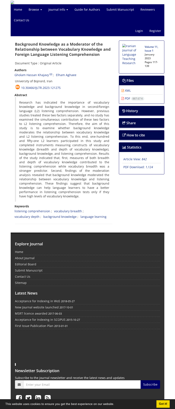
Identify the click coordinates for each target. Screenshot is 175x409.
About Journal (25, 258)
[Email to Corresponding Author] (51, 74)
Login (139, 31)
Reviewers (147, 9)
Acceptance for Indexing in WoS (37, 301)
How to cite (135, 135)
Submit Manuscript (120, 9)
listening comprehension (32, 211)
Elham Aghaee (66, 75)
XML (127, 90)
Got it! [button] (163, 403)
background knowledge (60, 217)
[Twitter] (29, 397)
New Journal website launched (37, 307)
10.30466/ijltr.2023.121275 (41, 88)
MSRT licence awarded (31, 313)
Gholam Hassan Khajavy (32, 75)
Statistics (133, 147)
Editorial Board (25, 264)
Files (130, 80)
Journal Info (57, 9)
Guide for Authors (87, 9)
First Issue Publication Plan (34, 326)
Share (130, 123)
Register (155, 31)
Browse (34, 9)
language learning (93, 217)
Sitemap (21, 283)
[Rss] (48, 397)
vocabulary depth (27, 217)
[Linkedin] (39, 397)
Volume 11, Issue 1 (151, 48)
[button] (115, 404)
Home (18, 9)
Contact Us (21, 20)
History (131, 110)
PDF (133, 98)
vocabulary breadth (68, 211)
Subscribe (150, 384)
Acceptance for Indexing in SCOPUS (40, 320)
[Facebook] (20, 397)
